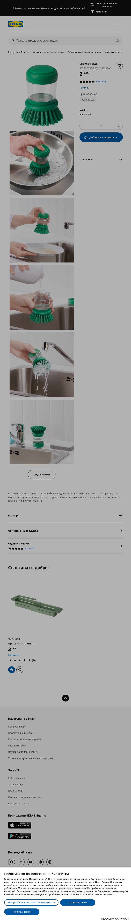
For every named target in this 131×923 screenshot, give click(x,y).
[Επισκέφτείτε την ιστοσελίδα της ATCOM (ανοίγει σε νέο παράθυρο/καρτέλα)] (114, 919)
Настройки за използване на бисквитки (29, 902)
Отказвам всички (78, 902)
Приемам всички (22, 911)
